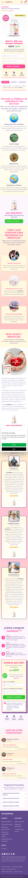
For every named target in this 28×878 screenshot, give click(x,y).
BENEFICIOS (13, 82)
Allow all (14, 444)
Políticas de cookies (6, 866)
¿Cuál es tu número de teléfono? (13, 688)
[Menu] (2, 2)
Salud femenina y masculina (6, 840)
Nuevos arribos (6, 821)
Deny (14, 449)
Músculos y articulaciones (5, 828)
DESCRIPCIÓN (5, 82)
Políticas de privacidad (17, 866)
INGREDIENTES (22, 82)
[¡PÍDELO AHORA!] (14, 210)
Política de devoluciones (7, 871)
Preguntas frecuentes (18, 825)
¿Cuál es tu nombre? (9, 682)
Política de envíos (18, 871)
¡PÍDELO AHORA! (12, 66)
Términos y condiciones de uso (8, 869)
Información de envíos (19, 830)
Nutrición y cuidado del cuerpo (5, 834)
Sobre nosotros (19, 821)
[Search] (22, 2)
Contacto (4, 848)
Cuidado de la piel (6, 824)
